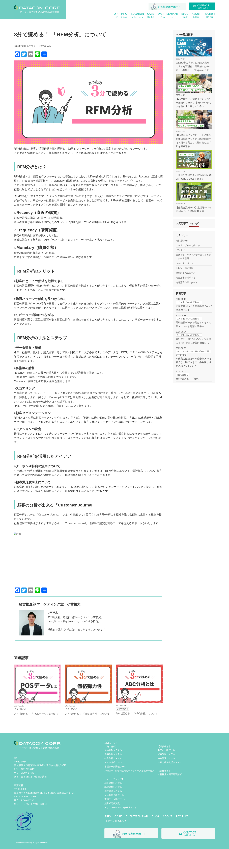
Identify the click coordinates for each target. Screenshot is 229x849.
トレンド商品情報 (184, 268)
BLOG (155, 816)
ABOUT (167, 816)
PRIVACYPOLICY (115, 820)
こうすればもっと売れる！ (189, 245)
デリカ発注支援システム (170, 762)
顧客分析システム (113, 754)
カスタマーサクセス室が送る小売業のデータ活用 (193, 257)
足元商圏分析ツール (114, 795)
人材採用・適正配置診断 (170, 774)
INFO (107, 816)
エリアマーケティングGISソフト (120, 807)
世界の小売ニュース (185, 273)
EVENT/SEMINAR (137, 816)
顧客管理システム (113, 791)
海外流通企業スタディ (187, 282)
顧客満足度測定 (112, 803)
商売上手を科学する (185, 277)
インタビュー (182, 250)
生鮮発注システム (166, 758)
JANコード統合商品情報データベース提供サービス (129, 770)
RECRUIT (182, 816)
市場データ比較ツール (115, 766)
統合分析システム (113, 758)
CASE (118, 816)
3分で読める (45, 46)
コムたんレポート (184, 263)
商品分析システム (113, 750)
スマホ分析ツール (113, 762)
